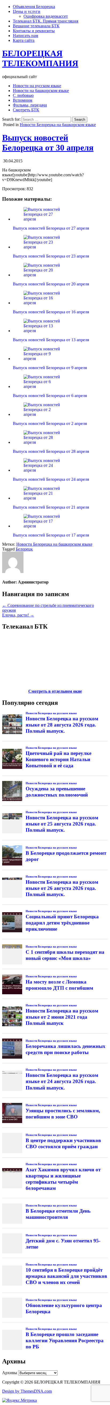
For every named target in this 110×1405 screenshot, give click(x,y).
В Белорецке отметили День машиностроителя (58, 1214)
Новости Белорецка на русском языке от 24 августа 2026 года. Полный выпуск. (62, 1081)
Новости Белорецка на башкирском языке (58, 124)
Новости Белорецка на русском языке (51, 713)
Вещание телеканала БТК (36, 26)
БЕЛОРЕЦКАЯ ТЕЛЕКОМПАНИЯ (40, 58)
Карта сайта (23, 40)
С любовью (23, 95)
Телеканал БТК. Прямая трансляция (45, 21)
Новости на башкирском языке (41, 90)
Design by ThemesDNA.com (27, 1391)
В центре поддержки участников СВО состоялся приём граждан (63, 1143)
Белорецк (24, 549)
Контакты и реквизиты (34, 30)
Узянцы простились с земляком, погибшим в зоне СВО (63, 1114)
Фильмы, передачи (30, 105)
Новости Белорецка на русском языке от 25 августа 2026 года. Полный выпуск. (62, 824)
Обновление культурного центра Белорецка (64, 1308)
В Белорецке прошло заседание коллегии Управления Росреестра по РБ (65, 1340)
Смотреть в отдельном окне (55, 691)
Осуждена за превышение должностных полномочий (57, 792)
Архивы (9, 1372)
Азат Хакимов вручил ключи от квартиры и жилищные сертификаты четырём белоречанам (63, 1179)
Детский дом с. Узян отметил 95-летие (63, 1244)
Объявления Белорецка (34, 6)
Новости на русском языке (37, 85)
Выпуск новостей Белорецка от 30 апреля (47, 142)
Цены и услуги (26, 11)
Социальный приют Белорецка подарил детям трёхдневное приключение (62, 923)
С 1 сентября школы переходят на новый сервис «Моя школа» (65, 955)
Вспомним (22, 100)
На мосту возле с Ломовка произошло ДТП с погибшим (59, 985)
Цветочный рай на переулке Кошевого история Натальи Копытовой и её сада (58, 759)
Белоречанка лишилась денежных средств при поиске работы (65, 1049)
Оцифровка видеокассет (45, 16)
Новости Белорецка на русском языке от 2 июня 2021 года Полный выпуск (62, 1017)
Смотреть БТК (26, 110)
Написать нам (25, 35)
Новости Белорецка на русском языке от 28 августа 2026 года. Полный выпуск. (62, 725)
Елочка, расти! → (18, 615)
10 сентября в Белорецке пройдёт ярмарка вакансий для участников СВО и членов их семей (66, 1276)
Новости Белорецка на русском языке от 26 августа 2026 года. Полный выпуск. (62, 888)
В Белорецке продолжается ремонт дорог (66, 856)
